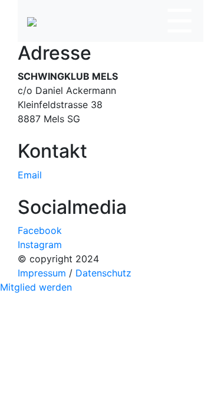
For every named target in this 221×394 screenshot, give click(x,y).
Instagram (40, 244)
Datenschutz (103, 273)
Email (30, 175)
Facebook (40, 230)
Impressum (42, 273)
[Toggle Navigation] (179, 21)
